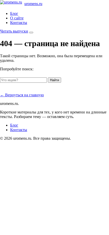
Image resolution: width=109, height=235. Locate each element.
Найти (54, 80)
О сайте (17, 18)
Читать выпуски (14, 31)
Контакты (18, 22)
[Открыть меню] (31, 32)
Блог (14, 13)
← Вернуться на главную (22, 95)
